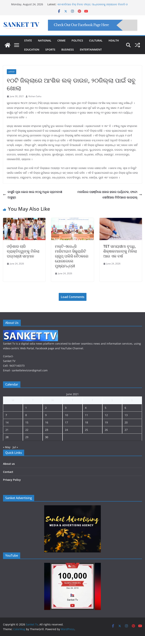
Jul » (15, 447)
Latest (11, 71)
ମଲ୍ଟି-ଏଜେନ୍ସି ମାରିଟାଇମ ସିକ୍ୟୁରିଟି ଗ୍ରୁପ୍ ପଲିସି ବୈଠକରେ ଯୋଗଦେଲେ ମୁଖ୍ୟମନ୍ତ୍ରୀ (71, 256)
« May (6, 447)
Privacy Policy (12, 480)
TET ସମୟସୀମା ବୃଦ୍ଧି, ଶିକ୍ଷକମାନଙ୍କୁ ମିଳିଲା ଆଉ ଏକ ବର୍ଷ (120, 251)
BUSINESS (67, 49)
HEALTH (114, 40)
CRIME (61, 40)
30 (46, 437)
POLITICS (77, 40)
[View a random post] (137, 45)
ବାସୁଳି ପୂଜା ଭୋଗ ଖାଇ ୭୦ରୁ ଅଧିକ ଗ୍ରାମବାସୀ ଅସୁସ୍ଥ (35, 194)
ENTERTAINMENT (91, 49)
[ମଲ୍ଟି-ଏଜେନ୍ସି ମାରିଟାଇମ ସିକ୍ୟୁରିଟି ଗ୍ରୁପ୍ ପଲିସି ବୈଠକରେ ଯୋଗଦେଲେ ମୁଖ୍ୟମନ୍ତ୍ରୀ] (72, 220)
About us (9, 463)
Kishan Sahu (35, 96)
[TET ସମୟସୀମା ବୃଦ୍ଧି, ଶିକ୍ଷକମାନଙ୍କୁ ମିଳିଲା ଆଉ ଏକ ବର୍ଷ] (120, 220)
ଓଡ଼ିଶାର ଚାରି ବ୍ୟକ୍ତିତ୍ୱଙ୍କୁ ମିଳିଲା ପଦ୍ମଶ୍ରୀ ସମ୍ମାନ (23, 251)
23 (46, 430)
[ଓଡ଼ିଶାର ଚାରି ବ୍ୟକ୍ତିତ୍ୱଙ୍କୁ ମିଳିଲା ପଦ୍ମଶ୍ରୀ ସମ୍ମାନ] (24, 220)
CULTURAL (96, 40)
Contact (8, 472)
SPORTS (50, 49)
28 (6, 437)
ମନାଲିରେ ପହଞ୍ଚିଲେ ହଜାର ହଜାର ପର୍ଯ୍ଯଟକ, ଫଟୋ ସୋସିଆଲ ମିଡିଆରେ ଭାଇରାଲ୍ (107, 194)
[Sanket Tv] (7, 45)
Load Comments (72, 297)
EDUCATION (31, 49)
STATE (28, 40)
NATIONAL (44, 40)
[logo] (30, 332)
